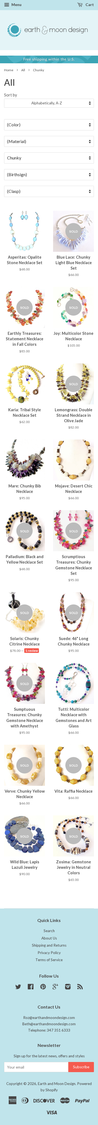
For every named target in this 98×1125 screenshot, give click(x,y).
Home (8, 70)
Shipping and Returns (49, 945)
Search (49, 931)
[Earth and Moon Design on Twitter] (18, 988)
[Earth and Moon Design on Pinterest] (43, 988)
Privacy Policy (49, 952)
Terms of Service (49, 960)
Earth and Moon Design (56, 1083)
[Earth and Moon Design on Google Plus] (55, 988)
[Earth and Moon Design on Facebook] (30, 988)
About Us (49, 938)
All (23, 70)
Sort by (10, 95)
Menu (16, 4)
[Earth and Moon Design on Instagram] (68, 988)
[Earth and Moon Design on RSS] (80, 988)
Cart (89, 4)
